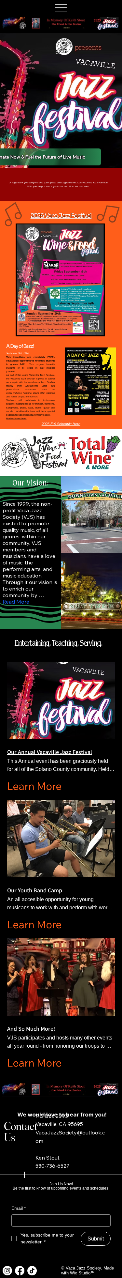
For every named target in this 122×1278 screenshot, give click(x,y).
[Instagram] (7, 1270)
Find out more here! (16, 418)
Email (18, 1208)
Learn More (34, 786)
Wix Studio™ (82, 1272)
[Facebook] (19, 1270)
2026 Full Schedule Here (61, 424)
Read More (16, 601)
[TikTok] (32, 1270)
